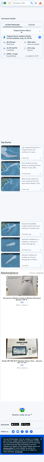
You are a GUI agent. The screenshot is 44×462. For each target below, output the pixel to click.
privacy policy (8, 448)
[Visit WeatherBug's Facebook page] (22, 431)
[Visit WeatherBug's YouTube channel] (17, 431)
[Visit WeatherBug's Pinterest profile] (31, 431)
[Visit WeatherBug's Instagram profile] (26, 431)
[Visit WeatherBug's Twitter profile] (13, 431)
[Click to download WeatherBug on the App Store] (15, 424)
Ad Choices (19, 452)
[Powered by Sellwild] (40, 273)
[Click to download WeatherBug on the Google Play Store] (25, 424)
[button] (41, 439)
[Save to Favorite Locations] (9, 3)
